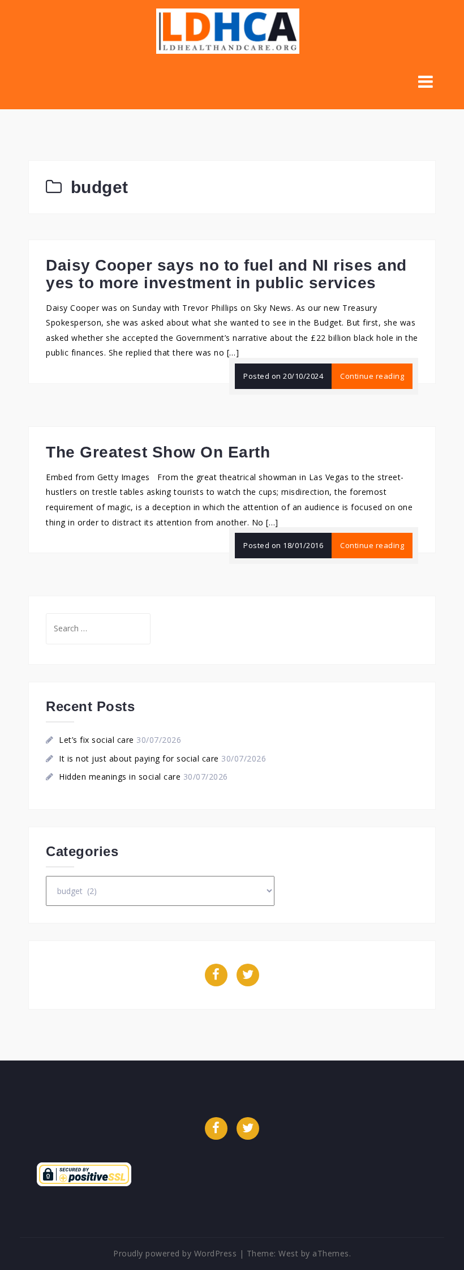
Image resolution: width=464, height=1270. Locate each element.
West (288, 1253)
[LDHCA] (227, 30)
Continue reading (372, 376)
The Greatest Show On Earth (158, 452)
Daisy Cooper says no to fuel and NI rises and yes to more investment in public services (226, 274)
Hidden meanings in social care (120, 776)
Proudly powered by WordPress (175, 1253)
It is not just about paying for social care (139, 758)
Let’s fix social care (96, 739)
